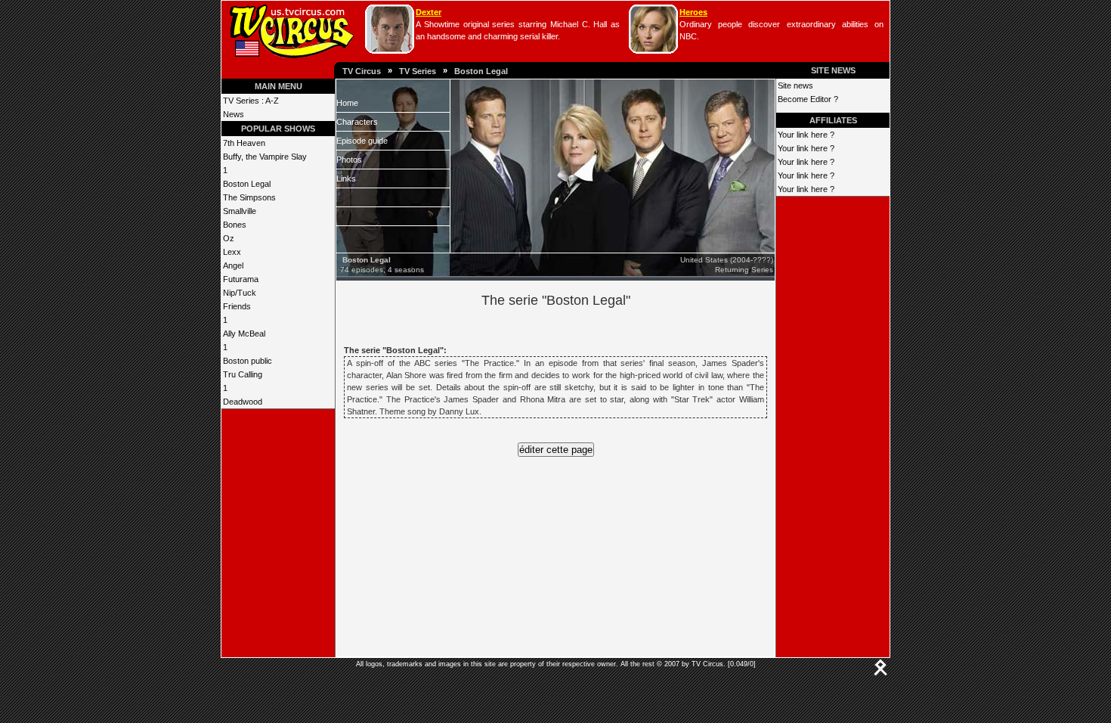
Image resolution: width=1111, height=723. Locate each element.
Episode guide (362, 140)
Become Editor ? (808, 99)
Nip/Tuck (239, 292)
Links (346, 178)
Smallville (239, 211)
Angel (233, 265)
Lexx (232, 251)
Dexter (428, 12)
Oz (228, 238)
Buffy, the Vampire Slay (265, 156)
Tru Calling (242, 374)
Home (347, 102)
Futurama (240, 279)
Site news (795, 85)
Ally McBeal (244, 333)
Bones (234, 224)
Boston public (247, 360)
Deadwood (242, 401)
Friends (237, 306)
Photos (349, 159)
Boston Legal (481, 71)
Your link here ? (806, 134)
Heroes (693, 12)
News (233, 114)
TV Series (417, 71)
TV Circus (361, 71)
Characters (357, 121)
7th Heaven (244, 142)
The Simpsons (249, 197)
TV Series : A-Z (251, 100)
